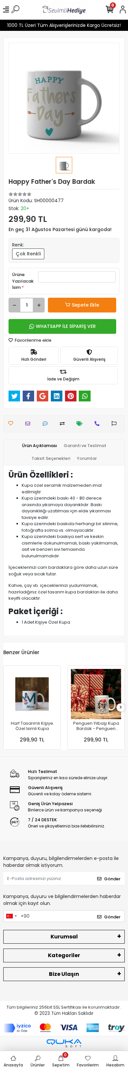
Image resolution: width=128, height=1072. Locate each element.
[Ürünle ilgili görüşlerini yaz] (47, 423)
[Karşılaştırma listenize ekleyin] (64, 423)
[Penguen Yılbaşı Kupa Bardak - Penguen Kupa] (96, 694)
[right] (120, 707)
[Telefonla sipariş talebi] (98, 423)
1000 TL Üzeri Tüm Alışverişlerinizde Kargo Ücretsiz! (64, 25)
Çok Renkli (28, 253)
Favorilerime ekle (33, 340)
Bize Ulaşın (64, 974)
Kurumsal (64, 936)
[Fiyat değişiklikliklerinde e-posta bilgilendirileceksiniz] (81, 423)
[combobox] (11, 916)
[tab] (39, 445)
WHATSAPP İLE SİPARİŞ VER (66, 326)
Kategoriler (64, 955)
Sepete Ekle (85, 305)
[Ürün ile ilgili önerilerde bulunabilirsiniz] (115, 423)
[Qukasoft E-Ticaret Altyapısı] (64, 1043)
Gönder (112, 879)
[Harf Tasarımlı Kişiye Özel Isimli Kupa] (32, 694)
